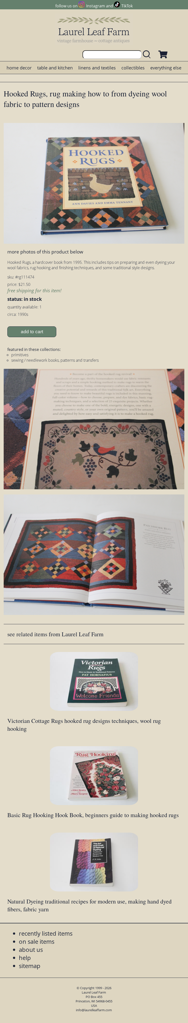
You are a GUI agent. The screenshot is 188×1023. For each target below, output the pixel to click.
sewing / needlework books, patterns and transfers (55, 360)
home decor (19, 68)
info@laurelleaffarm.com (94, 1010)
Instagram (95, 6)
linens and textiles (97, 68)
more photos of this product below (45, 251)
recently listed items (45, 933)
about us (31, 949)
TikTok (127, 6)
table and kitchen (55, 68)
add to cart (32, 331)
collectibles (133, 68)
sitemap (29, 966)
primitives (19, 355)
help (25, 958)
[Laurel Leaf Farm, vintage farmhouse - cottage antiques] (94, 29)
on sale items (36, 941)
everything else (165, 68)
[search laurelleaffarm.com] (148, 54)
